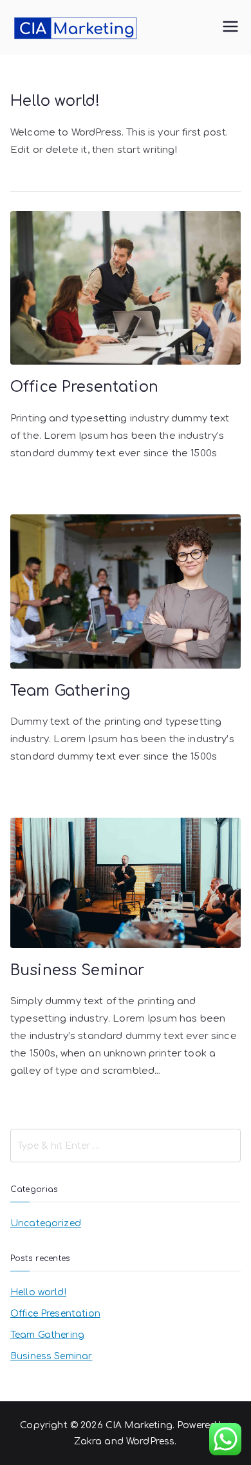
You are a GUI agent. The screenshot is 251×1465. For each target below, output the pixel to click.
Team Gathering (70, 691)
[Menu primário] (230, 27)
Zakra (88, 1441)
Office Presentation (84, 387)
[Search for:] (125, 1145)
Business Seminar (77, 970)
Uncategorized (45, 1223)
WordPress (150, 1441)
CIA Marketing (139, 1425)
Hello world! (55, 101)
